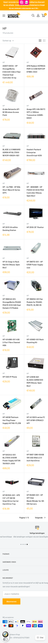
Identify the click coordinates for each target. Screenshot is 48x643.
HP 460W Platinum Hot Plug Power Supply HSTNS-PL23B (12, 420)
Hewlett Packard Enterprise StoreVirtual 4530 (34, 152)
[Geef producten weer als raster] (40, 40)
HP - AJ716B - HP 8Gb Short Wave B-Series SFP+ (11, 190)
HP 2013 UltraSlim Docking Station (10, 228)
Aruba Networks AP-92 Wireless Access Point (11, 112)
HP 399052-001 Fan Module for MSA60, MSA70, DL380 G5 (35, 302)
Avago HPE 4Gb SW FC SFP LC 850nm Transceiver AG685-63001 (36, 113)
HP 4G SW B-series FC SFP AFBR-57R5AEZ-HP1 (36, 420)
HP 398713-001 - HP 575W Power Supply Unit (35, 265)
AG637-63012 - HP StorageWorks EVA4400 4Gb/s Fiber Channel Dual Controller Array (12, 72)
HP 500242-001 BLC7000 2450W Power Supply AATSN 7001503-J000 (11, 459)
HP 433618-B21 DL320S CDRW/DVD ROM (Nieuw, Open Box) (35, 381)
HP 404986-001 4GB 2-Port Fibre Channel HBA (11, 342)
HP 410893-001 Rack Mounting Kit (35, 340)
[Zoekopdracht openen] (33, 15)
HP (4, 62)
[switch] (5, 639)
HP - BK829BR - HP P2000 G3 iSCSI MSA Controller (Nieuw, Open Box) (35, 191)
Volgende (39, 517)
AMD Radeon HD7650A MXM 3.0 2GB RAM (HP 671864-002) (36, 69)
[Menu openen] (4, 16)
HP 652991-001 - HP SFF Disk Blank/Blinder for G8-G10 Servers (35, 499)
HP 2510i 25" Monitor (35, 227)
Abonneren (11, 601)
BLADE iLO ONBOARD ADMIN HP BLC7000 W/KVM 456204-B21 (11, 152)
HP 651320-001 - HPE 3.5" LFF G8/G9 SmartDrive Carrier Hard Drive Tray (11, 499)
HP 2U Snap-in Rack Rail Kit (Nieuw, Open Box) (11, 265)
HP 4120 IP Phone (10, 377)
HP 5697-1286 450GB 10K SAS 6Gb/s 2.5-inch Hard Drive (35, 457)
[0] (43, 15)
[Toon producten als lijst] (44, 40)
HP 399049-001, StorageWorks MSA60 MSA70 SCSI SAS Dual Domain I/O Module (12, 303)
